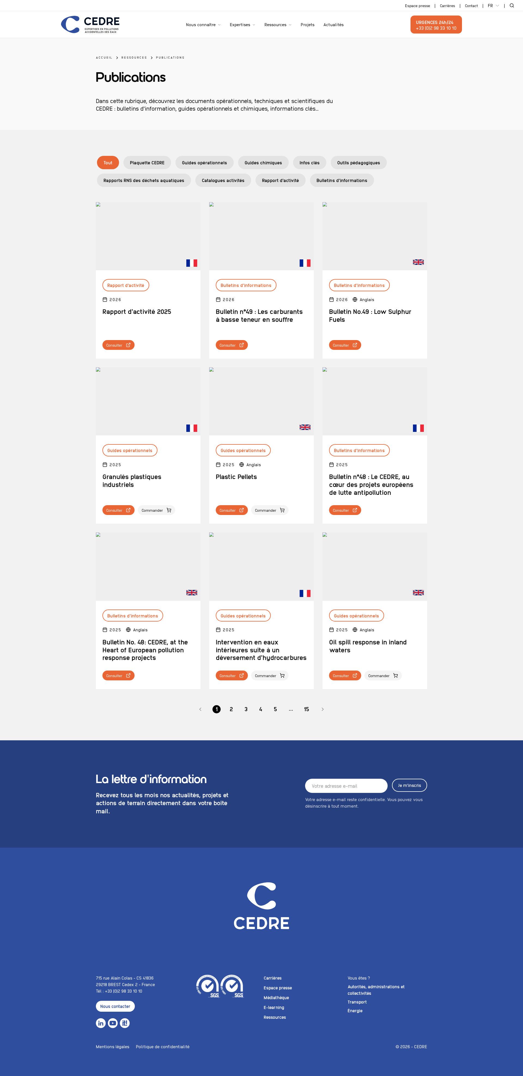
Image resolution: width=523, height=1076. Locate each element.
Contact (471, 5)
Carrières (447, 5)
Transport (357, 1001)
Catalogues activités (223, 180)
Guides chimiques (263, 162)
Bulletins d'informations (342, 180)
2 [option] (231, 708)
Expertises (240, 24)
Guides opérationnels (204, 162)
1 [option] (216, 708)
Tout (108, 162)
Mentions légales (112, 1046)
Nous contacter (115, 1006)
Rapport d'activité (280, 180)
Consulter (114, 345)
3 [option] (246, 708)
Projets (308, 24)
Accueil (104, 57)
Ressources (275, 24)
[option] (200, 709)
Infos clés (310, 162)
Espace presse (417, 5)
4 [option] (260, 708)
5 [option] (275, 708)
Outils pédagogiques (358, 162)
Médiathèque (276, 997)
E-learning (274, 1007)
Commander (152, 510)
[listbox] (261, 709)
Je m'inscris (409, 785)
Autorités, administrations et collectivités (376, 990)
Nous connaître (201, 24)
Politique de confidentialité (163, 1046)
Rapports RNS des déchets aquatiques (144, 180)
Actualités (333, 24)
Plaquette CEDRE (147, 162)
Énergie (355, 1010)
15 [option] (306, 708)
